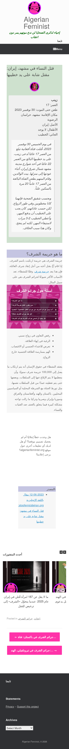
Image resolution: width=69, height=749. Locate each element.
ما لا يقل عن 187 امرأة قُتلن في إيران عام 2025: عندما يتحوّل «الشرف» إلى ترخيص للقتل (26, 601)
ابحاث (37, 618)
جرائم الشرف (25, 618)
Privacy (10, 706)
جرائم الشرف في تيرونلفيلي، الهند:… (34, 650)
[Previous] (61, 552)
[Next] (64, 552)
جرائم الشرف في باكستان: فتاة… (35, 637)
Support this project (28, 706)
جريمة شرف (41, 271)
